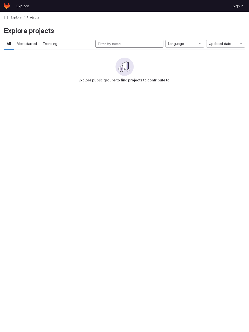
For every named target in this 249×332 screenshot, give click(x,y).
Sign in (238, 6)
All (9, 44)
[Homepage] (7, 6)
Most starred (27, 44)
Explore (23, 6)
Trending (50, 44)
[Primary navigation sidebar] (6, 17)
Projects (33, 17)
